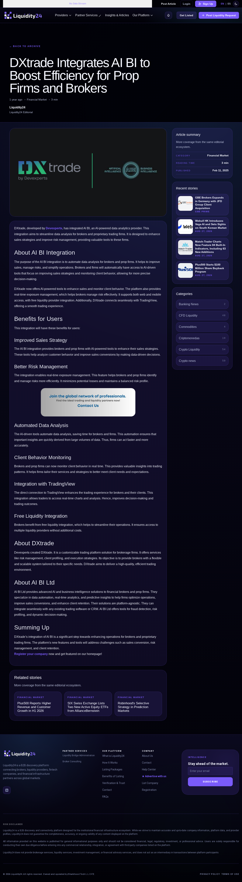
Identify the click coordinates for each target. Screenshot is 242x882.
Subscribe (210, 781)
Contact (107, 789)
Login (186, 3)
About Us (147, 755)
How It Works (110, 762)
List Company (150, 783)
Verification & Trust (113, 783)
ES (229, 3)
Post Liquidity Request (221, 15)
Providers (61, 15)
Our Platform (141, 15)
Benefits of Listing (113, 776)
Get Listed (186, 15)
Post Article (168, 3)
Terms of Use (230, 874)
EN (222, 3)
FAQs (105, 796)
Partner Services (86, 15)
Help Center (149, 769)
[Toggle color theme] (236, 4)
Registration (149, 789)
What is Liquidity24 (113, 755)
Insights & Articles (117, 15)
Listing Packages (112, 769)
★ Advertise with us (154, 776)
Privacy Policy (210, 874)
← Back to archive (25, 46)
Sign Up (208, 3)
